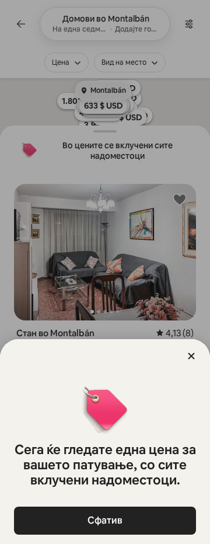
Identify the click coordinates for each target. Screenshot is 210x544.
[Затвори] (191, 356)
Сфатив (105, 520)
